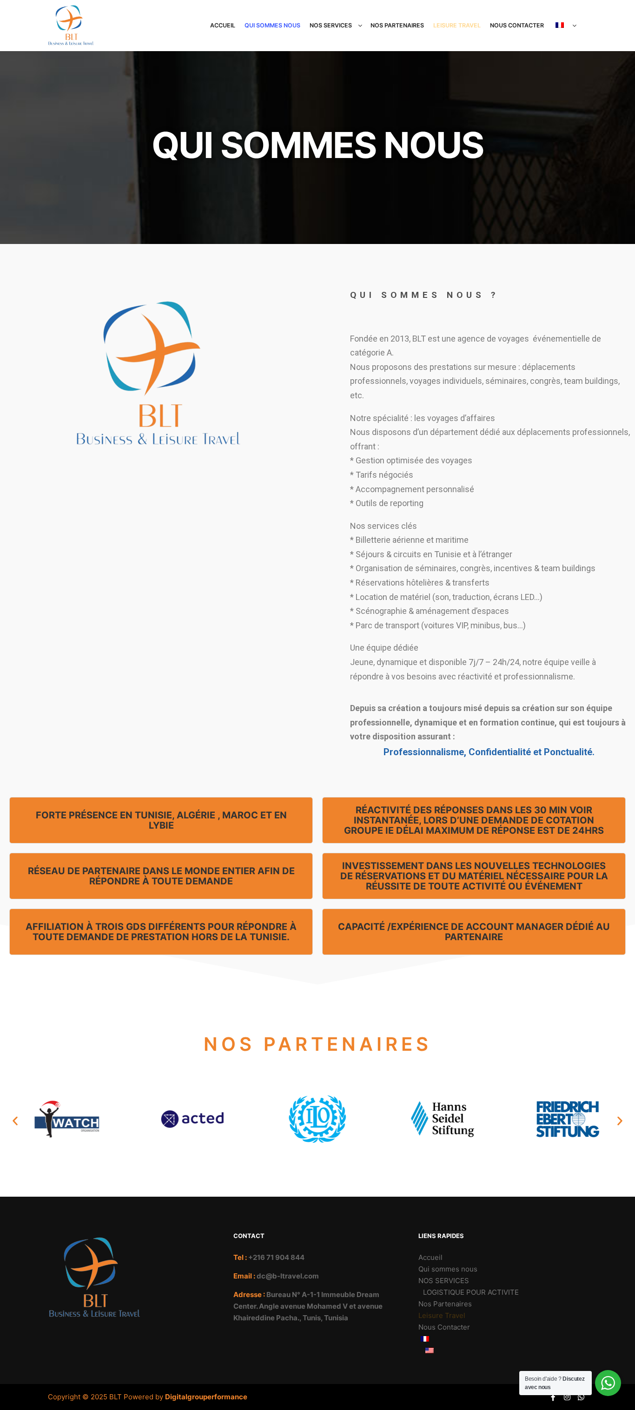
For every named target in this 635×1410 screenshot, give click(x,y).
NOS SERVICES (443, 1280)
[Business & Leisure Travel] (71, 25)
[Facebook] (553, 1397)
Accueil (430, 1257)
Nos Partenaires (445, 1303)
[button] (15, 1121)
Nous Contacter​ (444, 1327)
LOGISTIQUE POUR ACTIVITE (471, 1292)
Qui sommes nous (447, 1269)
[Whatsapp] (581, 1397)
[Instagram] (567, 1397)
